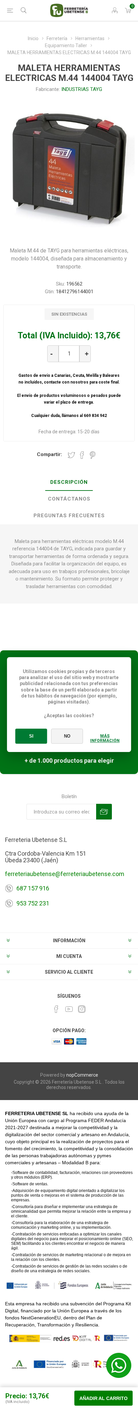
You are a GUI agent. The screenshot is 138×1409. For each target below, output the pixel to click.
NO (67, 736)
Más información (105, 738)
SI (31, 736)
